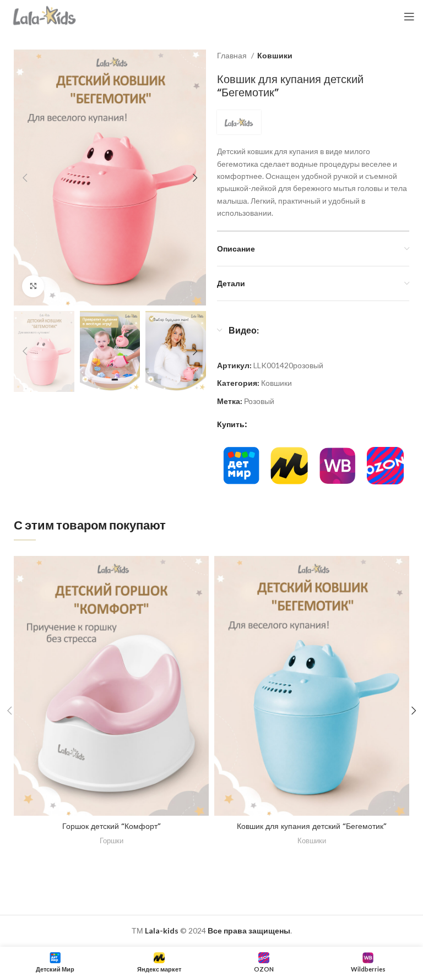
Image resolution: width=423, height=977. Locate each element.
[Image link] (241, 465)
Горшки (111, 840)
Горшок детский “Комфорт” (111, 826)
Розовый (259, 401)
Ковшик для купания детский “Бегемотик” (312, 826)
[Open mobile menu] (409, 17)
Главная (232, 55)
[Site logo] (45, 15)
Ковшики (274, 55)
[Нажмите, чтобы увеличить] (33, 286)
